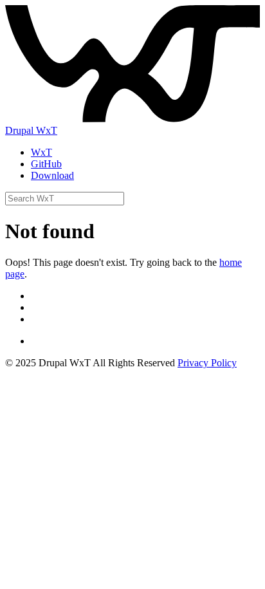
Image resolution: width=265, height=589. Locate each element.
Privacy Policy (207, 362)
